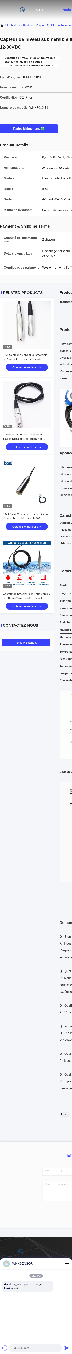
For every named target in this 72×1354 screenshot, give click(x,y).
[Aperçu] (15, 9)
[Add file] (5, 1348)
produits (28, 25)
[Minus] (66, 1263)
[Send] (67, 1348)
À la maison (41, 12)
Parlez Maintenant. (26, 128)
